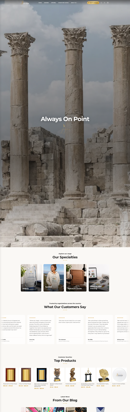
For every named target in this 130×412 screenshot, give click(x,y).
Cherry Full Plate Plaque (25, 383)
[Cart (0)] (107, 2)
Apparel (53, 2)
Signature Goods (63, 2)
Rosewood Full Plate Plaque (10, 383)
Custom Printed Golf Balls (118, 383)
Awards (46, 2)
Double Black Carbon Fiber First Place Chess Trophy (87, 384)
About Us (73, 2)
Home (40, 2)
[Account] (104, 2)
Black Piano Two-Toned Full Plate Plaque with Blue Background (41, 385)
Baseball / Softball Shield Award (56, 384)
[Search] (101, 2)
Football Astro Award (71, 383)
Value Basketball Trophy (103, 383)
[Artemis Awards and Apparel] (25, 3)
